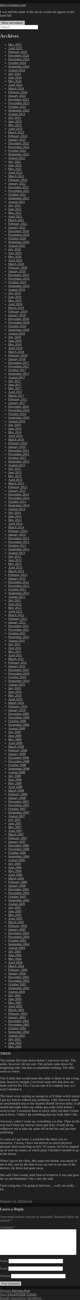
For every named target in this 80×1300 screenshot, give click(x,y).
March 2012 (16, 615)
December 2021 (18, 187)
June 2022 (15, 165)
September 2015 (18, 461)
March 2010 (16, 703)
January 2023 (17, 139)
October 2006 (17, 852)
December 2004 (18, 933)
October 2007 (17, 809)
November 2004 (18, 937)
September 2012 (18, 593)
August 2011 (16, 640)
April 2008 (15, 787)
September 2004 (18, 944)
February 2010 (17, 706)
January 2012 (17, 622)
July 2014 (14, 512)
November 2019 (18, 278)
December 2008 (18, 757)
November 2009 (18, 717)
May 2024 (15, 81)
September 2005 (18, 900)
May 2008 (15, 783)
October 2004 (17, 940)
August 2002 (16, 1035)
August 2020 (16, 245)
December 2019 (18, 275)
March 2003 (16, 1010)
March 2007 (16, 834)
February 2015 (17, 487)
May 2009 (15, 739)
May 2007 (15, 827)
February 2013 (17, 575)
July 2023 (14, 117)
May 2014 (15, 520)
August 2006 (16, 860)
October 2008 (17, 765)
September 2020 (18, 242)
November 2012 (18, 586)
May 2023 (15, 125)
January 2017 (17, 403)
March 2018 (16, 351)
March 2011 (16, 659)
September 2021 (18, 198)
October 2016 (17, 414)
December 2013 (18, 538)
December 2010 (18, 670)
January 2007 (17, 842)
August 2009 (16, 728)
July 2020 (14, 249)
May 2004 (15, 959)
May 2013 (15, 564)
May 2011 (14, 651)
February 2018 (17, 355)
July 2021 (14, 205)
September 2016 (18, 417)
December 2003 (18, 977)
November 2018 (18, 322)
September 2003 (18, 988)
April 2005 (15, 918)
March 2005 (16, 922)
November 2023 (18, 103)
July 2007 (14, 820)
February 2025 (17, 52)
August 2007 (16, 816)
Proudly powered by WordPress (20, 1298)
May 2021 (15, 213)
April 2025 (15, 48)
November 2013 (18, 542)
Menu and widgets (12, 22)
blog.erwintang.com (13, 5)
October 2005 (17, 896)
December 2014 (18, 494)
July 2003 (14, 995)
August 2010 (16, 684)
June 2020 (15, 253)
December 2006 (18, 845)
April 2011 (15, 655)
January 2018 (17, 359)
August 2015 (16, 465)
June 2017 (15, 384)
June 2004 (15, 955)
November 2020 (18, 234)
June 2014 (15, 516)
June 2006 (15, 867)
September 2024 (18, 66)
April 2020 (15, 260)
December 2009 (18, 714)
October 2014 (17, 501)
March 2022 (16, 176)
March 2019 (16, 308)
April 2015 (15, 479)
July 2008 (14, 776)
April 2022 (15, 172)
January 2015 (17, 490)
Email (4, 1268)
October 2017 (17, 370)
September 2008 (18, 768)
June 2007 (15, 823)
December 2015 (18, 450)
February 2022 (17, 180)
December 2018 (18, 319)
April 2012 (15, 611)
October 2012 (17, 589)
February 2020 (17, 267)
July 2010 (14, 688)
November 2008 (18, 761)
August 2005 (16, 904)
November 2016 (18, 410)
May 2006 (15, 871)
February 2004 (17, 969)
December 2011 (18, 626)
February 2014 (17, 531)
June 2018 (15, 341)
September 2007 (18, 812)
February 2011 (17, 662)
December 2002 (18, 1021)
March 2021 (16, 220)
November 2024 (18, 59)
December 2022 (18, 143)
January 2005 (17, 929)
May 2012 (15, 607)
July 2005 (14, 907)
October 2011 (17, 633)
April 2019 (15, 304)
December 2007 (18, 801)
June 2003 (15, 999)
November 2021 (18, 191)
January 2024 (17, 96)
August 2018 (16, 333)
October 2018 (17, 326)
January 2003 (17, 1017)
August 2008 (16, 772)
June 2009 (15, 735)
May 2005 (15, 915)
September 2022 (18, 154)
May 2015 (15, 476)
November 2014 (18, 498)
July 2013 (14, 556)
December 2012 (18, 582)
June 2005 (15, 911)
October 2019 (17, 282)
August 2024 (16, 70)
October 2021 (17, 194)
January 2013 (17, 578)
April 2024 (15, 85)
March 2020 (16, 264)
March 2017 (16, 395)
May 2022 (15, 169)
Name (4, 1261)
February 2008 (17, 794)
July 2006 (14, 863)
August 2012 (16, 596)
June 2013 (15, 560)
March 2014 (16, 527)
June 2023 (15, 121)
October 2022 (17, 150)
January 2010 (17, 710)
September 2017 (18, 373)
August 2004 (16, 948)
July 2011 (14, 644)
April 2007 (15, 831)
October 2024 (17, 63)
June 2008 (15, 779)
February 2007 (17, 838)
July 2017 (14, 381)
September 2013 (18, 549)
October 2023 (17, 106)
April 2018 (15, 348)
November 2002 (18, 1024)
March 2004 (16, 966)
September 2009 (18, 724)
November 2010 (18, 673)
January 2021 (17, 227)
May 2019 (15, 300)
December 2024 (18, 55)
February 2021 (17, 224)
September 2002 (18, 1032)
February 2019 (17, 311)
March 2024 (16, 88)
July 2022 (14, 161)
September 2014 (18, 505)
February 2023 (17, 136)
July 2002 (14, 1039)
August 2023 (16, 114)
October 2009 (17, 721)
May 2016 (15, 432)
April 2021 (15, 216)
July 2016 (14, 425)
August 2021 (16, 202)
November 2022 (18, 147)
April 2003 (15, 1006)
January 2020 (17, 271)
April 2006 (15, 874)
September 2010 (18, 681)
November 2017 (18, 366)
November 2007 (18, 805)
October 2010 (17, 677)
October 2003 (17, 984)
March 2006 (16, 878)
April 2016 (15, 436)
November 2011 (18, 629)
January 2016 (17, 447)
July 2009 (14, 732)
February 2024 (17, 92)
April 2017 (15, 392)
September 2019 (18, 286)
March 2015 (16, 483)
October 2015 (17, 458)
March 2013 (16, 571)
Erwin (28, 1201)
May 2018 (15, 344)
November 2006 (18, 849)
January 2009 (17, 754)
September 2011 (18, 637)
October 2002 (17, 1028)
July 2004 (14, 951)
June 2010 (15, 692)
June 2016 (15, 428)
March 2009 (16, 746)
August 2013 (16, 553)
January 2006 (17, 885)
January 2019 (17, 315)
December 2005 (18, 889)
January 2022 (17, 183)
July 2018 (14, 337)
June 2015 (15, 472)
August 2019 (16, 289)
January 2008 (17, 798)
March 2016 (16, 439)
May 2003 (15, 1002)
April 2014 (15, 523)
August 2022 (16, 158)
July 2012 (14, 600)
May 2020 (15, 256)
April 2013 (15, 567)
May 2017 (15, 388)
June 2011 (14, 648)
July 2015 (14, 469)
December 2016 (18, 406)
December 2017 (18, 362)
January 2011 (16, 666)
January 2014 (17, 534)
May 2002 (15, 1046)
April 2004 (15, 962)
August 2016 (16, 421)
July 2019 (14, 293)
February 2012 (17, 618)
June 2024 (15, 77)
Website (5, 1276)
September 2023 (18, 110)
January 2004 (17, 973)
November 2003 (18, 980)
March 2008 (16, 790)
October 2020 (17, 238)
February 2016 (17, 443)
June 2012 (15, 604)
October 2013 (17, 545)
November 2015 (18, 454)
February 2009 (17, 750)
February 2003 (17, 1013)
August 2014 (16, 509)
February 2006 (17, 882)
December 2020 (18, 231)
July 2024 (14, 74)
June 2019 (15, 297)
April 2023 (15, 128)
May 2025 (15, 44)
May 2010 (15, 695)
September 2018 (18, 330)
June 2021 (15, 209)
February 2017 (17, 399)
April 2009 (15, 743)
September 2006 (18, 856)
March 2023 (16, 132)
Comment (7, 1227)
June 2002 (15, 1043)
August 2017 (16, 377)
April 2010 (15, 699)
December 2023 (18, 99)
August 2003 (16, 991)
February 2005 (17, 926)
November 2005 (18, 893)
